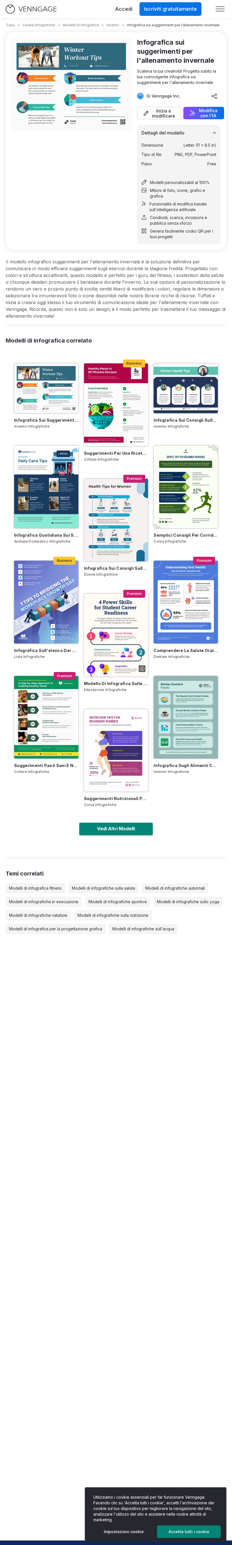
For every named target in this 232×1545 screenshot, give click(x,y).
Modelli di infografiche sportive (118, 901)
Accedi (123, 9)
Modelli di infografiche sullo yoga (188, 901)
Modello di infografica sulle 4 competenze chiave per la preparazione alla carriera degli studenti (116, 683)
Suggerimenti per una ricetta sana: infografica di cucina (116, 453)
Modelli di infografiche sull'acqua (143, 928)
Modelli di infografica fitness (35, 888)
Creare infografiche (39, 25)
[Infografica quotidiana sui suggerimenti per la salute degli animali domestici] (46, 487)
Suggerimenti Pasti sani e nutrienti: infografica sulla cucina (46, 765)
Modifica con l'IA (208, 113)
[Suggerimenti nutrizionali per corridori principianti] (116, 750)
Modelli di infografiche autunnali (175, 888)
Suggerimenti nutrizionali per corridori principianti (116, 798)
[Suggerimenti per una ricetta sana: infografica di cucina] (116, 404)
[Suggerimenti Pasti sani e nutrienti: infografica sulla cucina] (46, 717)
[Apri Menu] (220, 9)
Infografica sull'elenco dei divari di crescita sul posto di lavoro (46, 650)
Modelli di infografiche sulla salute (103, 888)
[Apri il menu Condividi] (214, 96)
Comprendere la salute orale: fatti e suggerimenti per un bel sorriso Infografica (186, 650)
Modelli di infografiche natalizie (38, 915)
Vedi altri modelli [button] (116, 828)
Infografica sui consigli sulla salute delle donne (116, 568)
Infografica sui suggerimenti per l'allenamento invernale (46, 420)
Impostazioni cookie (124, 1531)
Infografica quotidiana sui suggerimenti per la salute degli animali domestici (46, 535)
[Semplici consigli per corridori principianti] (186, 487)
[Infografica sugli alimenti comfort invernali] (186, 717)
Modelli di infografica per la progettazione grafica (55, 928)
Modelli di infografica (81, 25)
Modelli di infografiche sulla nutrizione (113, 915)
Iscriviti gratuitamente (170, 9)
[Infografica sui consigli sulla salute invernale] (186, 388)
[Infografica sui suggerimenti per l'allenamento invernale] (46, 388)
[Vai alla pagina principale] (31, 9)
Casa (10, 25)
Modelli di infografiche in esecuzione (43, 901)
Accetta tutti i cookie (189, 1531)
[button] (159, 113)
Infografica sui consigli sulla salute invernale (186, 420)
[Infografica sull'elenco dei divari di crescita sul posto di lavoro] (46, 602)
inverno (113, 25)
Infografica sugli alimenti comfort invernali (186, 765)
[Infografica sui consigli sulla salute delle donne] (116, 520)
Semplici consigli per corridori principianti (186, 535)
